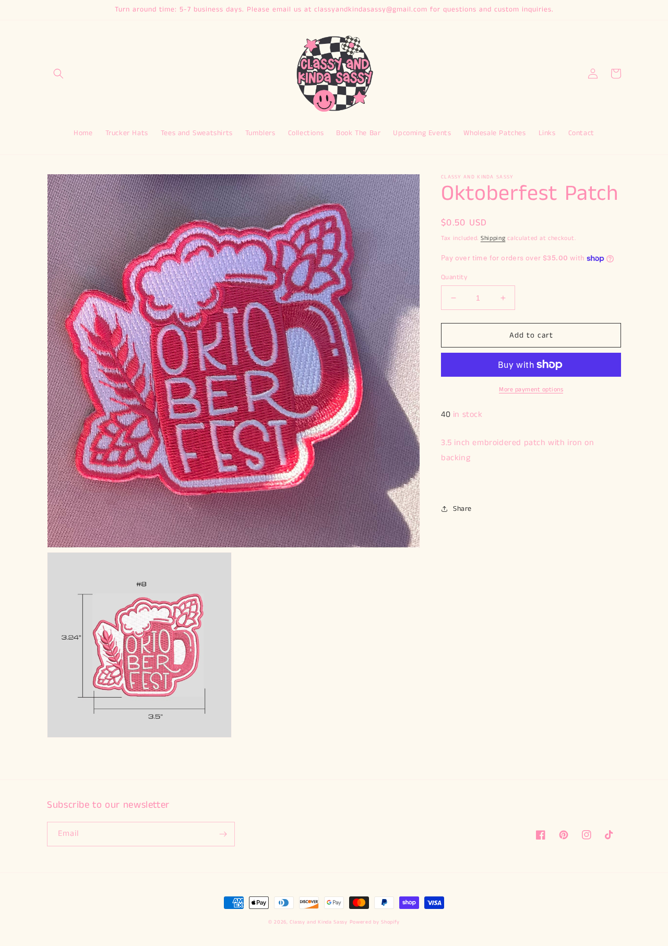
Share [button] (462, 508)
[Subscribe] (222, 834)
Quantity (454, 277)
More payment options (531, 389)
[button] (58, 73)
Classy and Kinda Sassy (318, 922)
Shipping (493, 238)
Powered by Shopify (375, 922)
